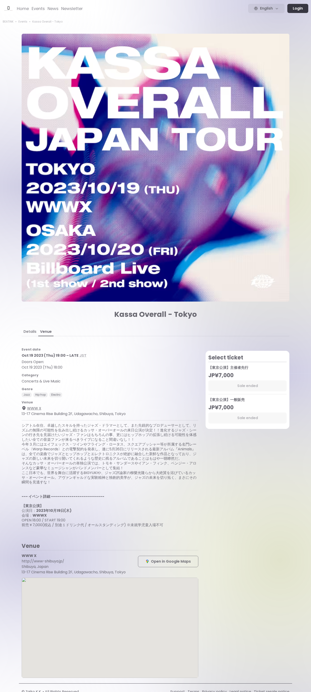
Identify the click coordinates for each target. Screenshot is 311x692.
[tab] (30, 331)
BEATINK (8, 21)
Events (38, 8)
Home (23, 8)
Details (29, 331)
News (53, 8)
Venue (46, 331)
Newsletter (72, 8)
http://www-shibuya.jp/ (43, 561)
